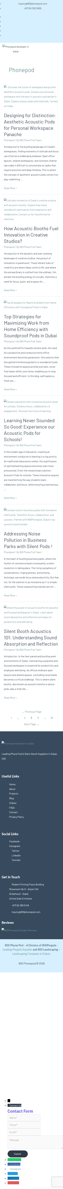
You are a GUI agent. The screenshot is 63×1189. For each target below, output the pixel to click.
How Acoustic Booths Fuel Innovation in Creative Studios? (31, 234)
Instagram (15, 1168)
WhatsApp (15, 1159)
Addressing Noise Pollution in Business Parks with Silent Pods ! (28, 540)
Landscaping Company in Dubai (31, 953)
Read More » (10, 188)
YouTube (14, 1182)
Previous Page (31, 711)
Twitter (14, 1173)
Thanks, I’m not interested (31, 1092)
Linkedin (14, 1178)
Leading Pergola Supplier (17, 949)
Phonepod (9, 140)
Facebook (15, 1164)
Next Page (31, 724)
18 (52, 717)
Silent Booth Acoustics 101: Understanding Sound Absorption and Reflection (31, 637)
